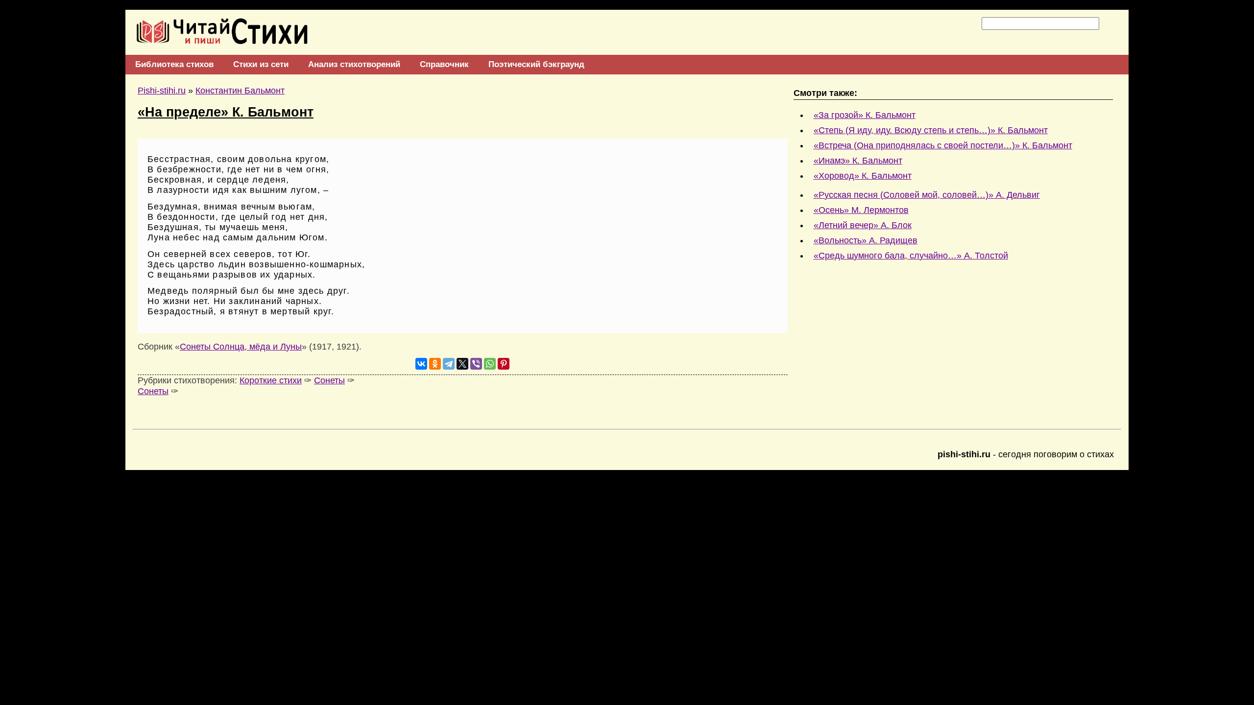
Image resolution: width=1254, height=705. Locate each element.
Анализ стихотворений (354, 64)
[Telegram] (449, 364)
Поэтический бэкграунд (536, 64)
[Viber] (476, 364)
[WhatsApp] (490, 364)
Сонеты (329, 380)
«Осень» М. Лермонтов (861, 210)
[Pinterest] (503, 364)
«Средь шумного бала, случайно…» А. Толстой (911, 255)
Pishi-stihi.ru (162, 90)
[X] (462, 364)
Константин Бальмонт (240, 90)
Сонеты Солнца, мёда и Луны (241, 347)
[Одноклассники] (435, 364)
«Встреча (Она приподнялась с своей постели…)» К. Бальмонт (943, 145)
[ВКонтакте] (421, 364)
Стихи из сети (261, 64)
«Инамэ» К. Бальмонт (858, 160)
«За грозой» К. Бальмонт (865, 115)
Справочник (444, 64)
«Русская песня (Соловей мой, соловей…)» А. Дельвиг (927, 195)
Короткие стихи (271, 380)
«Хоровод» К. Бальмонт (863, 176)
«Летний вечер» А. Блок (863, 225)
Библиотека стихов (174, 64)
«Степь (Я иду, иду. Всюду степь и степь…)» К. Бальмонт (931, 130)
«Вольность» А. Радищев (865, 240)
